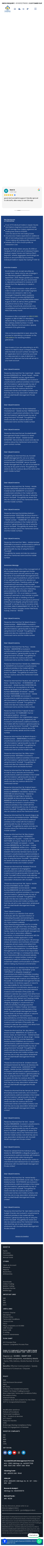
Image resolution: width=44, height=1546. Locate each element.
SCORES (17, 1356)
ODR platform (10, 338)
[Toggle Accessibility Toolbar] (4, 1541)
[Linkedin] (23, 1453)
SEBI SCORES (33, 316)
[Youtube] (14, 1453)
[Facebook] (5, 1453)
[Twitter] (10, 1453)
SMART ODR (26, 1356)
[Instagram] (19, 1453)
